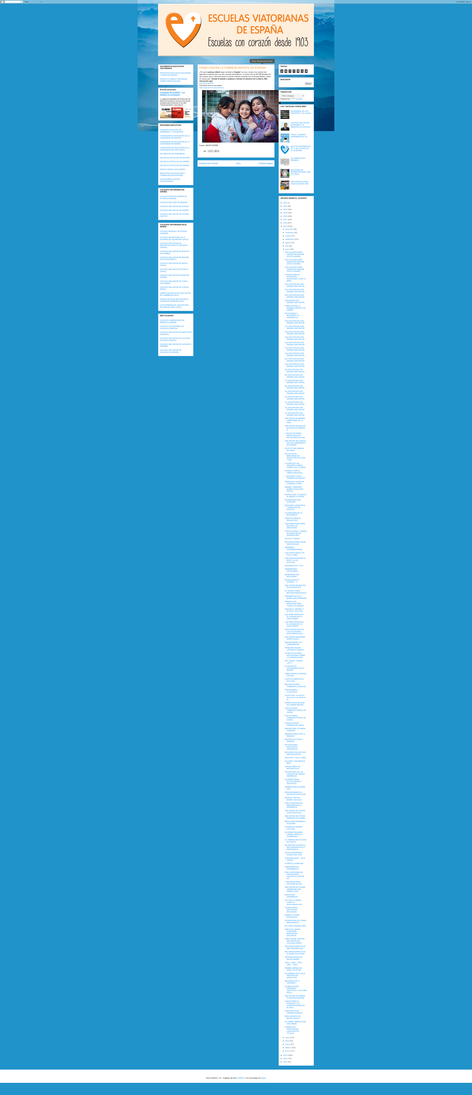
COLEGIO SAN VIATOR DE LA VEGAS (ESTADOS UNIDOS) (175, 339)
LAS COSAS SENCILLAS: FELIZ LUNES (295, 554)
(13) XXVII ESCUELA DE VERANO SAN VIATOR (294, 349)
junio (287, 249)
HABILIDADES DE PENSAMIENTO (292, 868)
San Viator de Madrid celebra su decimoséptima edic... (294, 902)
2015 (285, 226)
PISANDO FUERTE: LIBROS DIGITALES (293, 472)
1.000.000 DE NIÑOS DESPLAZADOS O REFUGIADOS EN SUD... (295, 435)
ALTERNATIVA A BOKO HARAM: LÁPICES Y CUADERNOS (294, 834)
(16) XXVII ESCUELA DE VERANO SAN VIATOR (294, 333)
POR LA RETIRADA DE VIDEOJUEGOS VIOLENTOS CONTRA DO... (294, 875)
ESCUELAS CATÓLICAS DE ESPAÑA (174, 161)
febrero (288, 1048)
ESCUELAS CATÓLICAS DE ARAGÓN (175, 158)
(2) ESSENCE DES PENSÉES (298, 159)
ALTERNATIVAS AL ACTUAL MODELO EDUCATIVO (293, 781)
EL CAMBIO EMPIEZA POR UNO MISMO (295, 1023)
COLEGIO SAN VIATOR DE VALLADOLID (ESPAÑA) (170, 351)
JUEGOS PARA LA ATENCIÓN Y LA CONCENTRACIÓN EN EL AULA (295, 1004)
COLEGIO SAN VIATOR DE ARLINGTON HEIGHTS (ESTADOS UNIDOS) (173, 245)
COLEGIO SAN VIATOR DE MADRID (174, 210)
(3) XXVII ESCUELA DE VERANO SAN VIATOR (294, 403)
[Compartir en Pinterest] (218, 151)
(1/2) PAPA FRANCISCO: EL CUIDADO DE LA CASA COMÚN (294, 624)
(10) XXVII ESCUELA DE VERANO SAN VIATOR (294, 365)
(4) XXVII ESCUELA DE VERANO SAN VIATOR (294, 398)
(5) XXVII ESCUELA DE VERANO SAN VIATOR (294, 392)
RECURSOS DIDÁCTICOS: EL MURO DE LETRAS (295, 953)
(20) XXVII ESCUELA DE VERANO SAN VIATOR (294, 296)
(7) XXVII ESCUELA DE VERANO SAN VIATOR (294, 382)
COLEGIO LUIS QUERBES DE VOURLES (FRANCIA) (172, 327)
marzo (288, 1044)
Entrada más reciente (208, 163)
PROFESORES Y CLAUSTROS (291, 691)
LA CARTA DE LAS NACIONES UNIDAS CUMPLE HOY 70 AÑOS (295, 465)
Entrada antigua (266, 163)
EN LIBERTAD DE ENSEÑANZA (172, 154)
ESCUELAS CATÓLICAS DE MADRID (174, 165)
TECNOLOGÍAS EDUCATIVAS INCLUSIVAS (291, 910)
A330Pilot (240, 1078)
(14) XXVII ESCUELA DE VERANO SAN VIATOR (294, 344)
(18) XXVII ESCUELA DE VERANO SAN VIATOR (294, 322)
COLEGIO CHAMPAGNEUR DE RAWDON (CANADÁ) (172, 321)
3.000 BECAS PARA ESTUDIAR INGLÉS (293, 883)
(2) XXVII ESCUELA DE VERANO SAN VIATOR (294, 409)
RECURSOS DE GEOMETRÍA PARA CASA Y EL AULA (301, 172)
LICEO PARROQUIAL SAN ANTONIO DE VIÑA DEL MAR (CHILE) (174, 306)
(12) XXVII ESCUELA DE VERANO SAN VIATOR (294, 354)
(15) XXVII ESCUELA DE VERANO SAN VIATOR (294, 338)
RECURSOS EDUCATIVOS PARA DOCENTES (295, 753)
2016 (285, 223)
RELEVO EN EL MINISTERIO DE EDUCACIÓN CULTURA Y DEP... (295, 457)
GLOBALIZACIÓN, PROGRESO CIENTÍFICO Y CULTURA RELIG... (295, 989)
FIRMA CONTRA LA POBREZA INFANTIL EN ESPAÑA (295, 308)
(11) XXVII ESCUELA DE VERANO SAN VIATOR (294, 360)
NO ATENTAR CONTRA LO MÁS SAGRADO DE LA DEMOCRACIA (295, 847)
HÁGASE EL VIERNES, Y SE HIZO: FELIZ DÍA (294, 610)
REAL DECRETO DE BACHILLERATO (293, 1017)
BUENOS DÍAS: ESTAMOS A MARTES (295, 730)
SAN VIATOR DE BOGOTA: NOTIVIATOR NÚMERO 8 (295, 428)
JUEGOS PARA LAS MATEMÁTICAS (292, 768)
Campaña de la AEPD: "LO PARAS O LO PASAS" (172, 94)
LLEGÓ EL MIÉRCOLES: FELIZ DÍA (294, 680)
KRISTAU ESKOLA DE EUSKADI (172, 169)
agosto (288, 243)
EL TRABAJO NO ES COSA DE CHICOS (295, 841)
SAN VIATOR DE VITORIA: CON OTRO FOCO (295, 812)
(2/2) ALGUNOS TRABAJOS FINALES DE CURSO (295, 710)
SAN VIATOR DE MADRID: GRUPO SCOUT (295, 638)
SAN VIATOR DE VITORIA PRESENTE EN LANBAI (295, 817)
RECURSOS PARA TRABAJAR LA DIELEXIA (295, 685)
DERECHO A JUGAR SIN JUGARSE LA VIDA (294, 483)
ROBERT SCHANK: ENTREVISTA (292, 916)
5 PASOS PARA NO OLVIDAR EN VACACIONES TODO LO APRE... (295, 278)
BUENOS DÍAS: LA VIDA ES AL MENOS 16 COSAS (295, 496)
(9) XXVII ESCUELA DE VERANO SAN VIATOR (294, 371)
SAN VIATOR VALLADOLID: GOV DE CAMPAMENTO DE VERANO (295, 443)
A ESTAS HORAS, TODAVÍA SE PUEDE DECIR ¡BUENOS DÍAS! (295, 533)
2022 (285, 203)
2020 (285, 209)
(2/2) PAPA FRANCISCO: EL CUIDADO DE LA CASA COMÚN (294, 616)
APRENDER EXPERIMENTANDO (293, 548)
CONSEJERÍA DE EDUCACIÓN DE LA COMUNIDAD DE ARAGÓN (175, 137)
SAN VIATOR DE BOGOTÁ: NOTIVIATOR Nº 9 (295, 586)
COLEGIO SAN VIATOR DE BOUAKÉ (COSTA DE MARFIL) (174, 258)
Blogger (263, 1078)
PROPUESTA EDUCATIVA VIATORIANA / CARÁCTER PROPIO (175, 74)
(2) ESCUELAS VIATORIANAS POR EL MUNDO (295, 668)
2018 (285, 216)
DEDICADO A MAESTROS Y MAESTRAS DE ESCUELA (295, 507)
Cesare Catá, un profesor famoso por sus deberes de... (295, 697)
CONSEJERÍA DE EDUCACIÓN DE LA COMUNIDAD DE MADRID (175, 143)
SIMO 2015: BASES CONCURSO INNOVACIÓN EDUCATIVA (292, 932)
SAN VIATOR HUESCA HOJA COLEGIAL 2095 (300, 183)
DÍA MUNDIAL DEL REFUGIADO (292, 576)
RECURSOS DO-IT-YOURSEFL (292, 982)
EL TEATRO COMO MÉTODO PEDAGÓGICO (295, 592)
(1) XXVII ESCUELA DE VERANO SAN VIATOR (294, 414)
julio (287, 246)
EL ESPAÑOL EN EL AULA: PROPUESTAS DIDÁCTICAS (295, 975)
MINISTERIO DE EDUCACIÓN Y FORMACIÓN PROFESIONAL (172, 174)
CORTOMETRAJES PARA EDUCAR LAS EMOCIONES (295, 526)
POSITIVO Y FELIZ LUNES (295, 758)
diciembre (289, 229)
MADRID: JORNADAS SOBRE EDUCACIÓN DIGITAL (294, 489)
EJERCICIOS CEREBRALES (291, 896)
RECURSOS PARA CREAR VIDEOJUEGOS (295, 543)
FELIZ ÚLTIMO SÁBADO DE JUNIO (294, 449)
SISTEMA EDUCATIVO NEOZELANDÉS (293, 958)
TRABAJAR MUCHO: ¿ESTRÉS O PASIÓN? (294, 649)
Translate (298, 99)
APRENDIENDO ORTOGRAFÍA (291, 570)
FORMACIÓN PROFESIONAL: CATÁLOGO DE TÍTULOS (292, 1030)
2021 (285, 206)
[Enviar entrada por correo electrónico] (204, 151)
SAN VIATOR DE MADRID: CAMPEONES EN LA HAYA (295, 420)
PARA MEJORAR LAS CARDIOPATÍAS (293, 643)
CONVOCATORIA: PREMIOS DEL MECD (294, 724)
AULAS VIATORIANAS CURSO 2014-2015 (293, 854)
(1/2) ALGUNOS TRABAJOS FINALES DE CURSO (295, 718)
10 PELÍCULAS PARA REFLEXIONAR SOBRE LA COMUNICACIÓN (295, 655)
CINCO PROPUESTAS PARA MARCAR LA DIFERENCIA (293, 805)
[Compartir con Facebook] (216, 151)
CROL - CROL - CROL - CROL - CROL (294, 964)
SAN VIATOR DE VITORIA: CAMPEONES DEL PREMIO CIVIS (295, 889)
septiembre (290, 239)
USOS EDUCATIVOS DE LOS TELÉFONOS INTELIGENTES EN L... (295, 631)
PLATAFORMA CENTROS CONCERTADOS (170, 180)
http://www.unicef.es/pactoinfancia (211, 88)
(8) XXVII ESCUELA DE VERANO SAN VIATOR (294, 376)
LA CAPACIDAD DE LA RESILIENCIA (293, 514)
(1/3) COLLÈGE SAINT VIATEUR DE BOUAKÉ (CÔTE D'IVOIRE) (294, 269)
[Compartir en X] (213, 151)
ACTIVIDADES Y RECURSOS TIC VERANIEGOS (292, 315)
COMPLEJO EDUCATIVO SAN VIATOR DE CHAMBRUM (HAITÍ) (175, 294)
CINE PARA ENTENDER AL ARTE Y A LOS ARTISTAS (295, 560)
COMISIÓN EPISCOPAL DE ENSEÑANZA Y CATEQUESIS (171, 131)
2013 (285, 1058)
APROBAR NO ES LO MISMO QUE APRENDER (295, 597)
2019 (285, 213)
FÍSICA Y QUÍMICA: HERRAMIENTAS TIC (299, 136)
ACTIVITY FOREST (292, 539)
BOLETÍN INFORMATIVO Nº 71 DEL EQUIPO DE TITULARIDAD (300, 148)
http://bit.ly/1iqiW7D (206, 83)
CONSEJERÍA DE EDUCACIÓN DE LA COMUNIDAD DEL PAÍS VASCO (175, 149)
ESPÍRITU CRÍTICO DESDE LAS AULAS (293, 799)
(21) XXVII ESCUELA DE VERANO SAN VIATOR (294, 291)
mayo (287, 1037)
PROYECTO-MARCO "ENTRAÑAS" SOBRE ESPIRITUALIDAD (174, 80)
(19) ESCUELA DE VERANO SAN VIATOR (294, 301)
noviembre (289, 233)
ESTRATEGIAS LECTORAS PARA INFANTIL (295, 922)
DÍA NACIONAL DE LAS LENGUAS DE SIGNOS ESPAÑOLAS (295, 774)
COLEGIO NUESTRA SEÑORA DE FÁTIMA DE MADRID (173, 197)
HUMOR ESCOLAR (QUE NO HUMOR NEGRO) (295, 704)
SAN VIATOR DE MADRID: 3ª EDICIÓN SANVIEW (295, 997)
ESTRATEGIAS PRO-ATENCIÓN (293, 501)
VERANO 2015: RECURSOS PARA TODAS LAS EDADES (294, 604)
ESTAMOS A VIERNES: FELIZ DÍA (294, 828)
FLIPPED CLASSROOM (294, 863)
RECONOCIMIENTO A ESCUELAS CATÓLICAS (295, 793)
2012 (285, 1062)
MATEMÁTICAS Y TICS (294, 566)
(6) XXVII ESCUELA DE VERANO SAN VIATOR (294, 387)
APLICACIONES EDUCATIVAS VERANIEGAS (291, 747)
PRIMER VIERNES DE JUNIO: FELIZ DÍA (293, 969)
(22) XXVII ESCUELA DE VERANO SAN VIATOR (294, 285)
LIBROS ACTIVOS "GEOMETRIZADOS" (294, 1012)
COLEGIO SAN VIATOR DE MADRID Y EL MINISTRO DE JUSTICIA (300, 125)
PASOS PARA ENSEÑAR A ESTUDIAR (295, 822)
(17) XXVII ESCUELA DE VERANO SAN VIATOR (294, 327)
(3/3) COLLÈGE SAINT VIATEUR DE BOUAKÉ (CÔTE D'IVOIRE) (294, 254)
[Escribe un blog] (211, 151)
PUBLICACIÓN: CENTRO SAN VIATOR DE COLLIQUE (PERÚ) (295, 941)
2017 (285, 219)
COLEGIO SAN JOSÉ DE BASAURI (173, 202)
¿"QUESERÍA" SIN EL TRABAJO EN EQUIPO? (295, 477)
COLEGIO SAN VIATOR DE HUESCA (174, 206)
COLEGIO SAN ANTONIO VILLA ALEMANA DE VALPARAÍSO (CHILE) (174, 238)
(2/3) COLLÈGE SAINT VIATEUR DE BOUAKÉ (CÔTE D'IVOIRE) (294, 262)
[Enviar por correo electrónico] (209, 151)
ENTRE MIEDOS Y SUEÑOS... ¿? (292, 581)
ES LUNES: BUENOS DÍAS (295, 926)
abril (287, 1041)
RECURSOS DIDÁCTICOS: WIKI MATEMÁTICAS (295, 947)
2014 (285, 1055)
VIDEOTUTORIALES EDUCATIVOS (293, 519)
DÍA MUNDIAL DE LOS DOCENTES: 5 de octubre (301, 112)
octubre (288, 236)
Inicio (238, 163)
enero (287, 1051)
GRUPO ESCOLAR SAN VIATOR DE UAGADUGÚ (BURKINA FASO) (174, 300)
